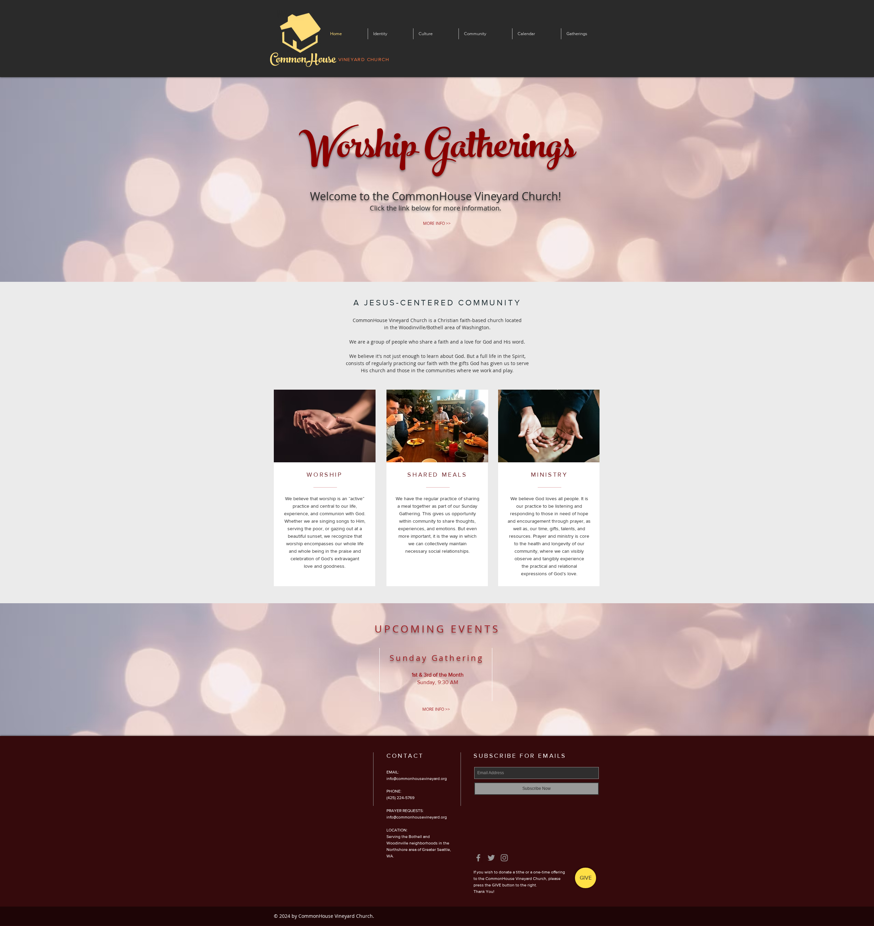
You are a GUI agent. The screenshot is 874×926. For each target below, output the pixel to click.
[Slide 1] (437, 264)
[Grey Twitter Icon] (491, 858)
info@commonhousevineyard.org (416, 778)
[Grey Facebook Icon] (478, 858)
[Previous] (37, 179)
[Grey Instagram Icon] (504, 858)
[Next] (837, 179)
